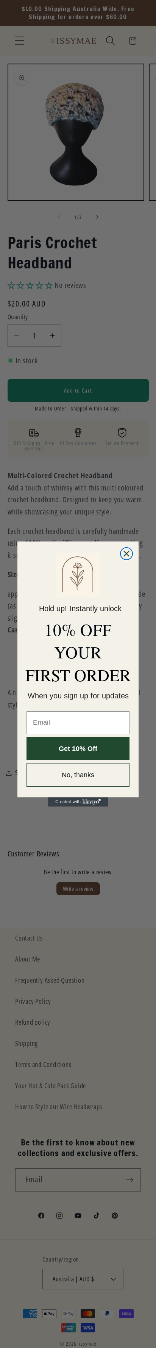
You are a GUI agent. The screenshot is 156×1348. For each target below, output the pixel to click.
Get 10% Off (78, 748)
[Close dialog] (126, 554)
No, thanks (78, 775)
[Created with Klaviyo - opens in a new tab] (78, 802)
